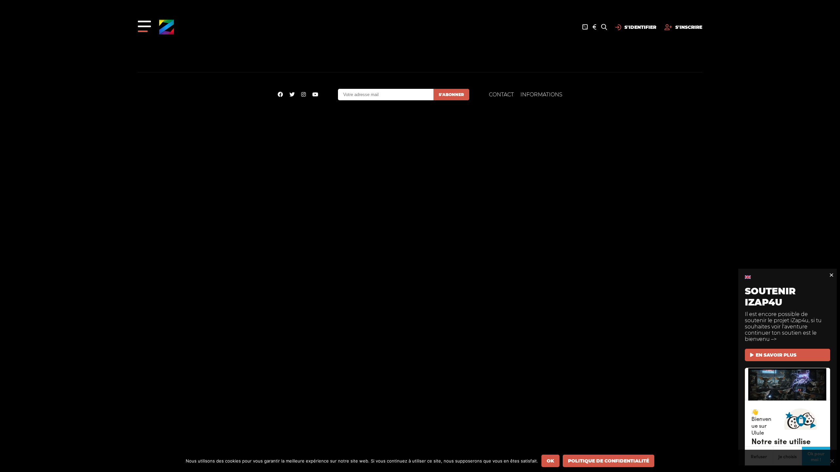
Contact (501, 94)
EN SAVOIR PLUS (776, 355)
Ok (550, 461)
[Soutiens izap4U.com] (594, 27)
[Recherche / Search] (604, 27)
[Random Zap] (585, 27)
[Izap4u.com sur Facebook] (280, 94)
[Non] (832, 461)
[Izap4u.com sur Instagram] (303, 94)
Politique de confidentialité (608, 461)
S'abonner (451, 94)
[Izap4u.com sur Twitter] (292, 94)
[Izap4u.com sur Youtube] (315, 94)
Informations (541, 94)
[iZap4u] (166, 27)
